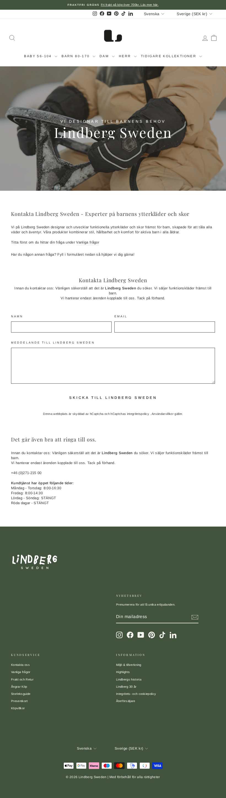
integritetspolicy (138, 413)
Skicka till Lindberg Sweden (113, 398)
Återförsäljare (125, 701)
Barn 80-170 (76, 56)
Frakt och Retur (22, 679)
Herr (126, 56)
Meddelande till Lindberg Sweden (53, 342)
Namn (17, 316)
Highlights (123, 672)
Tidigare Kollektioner (169, 56)
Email (121, 316)
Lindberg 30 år (126, 686)
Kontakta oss (20, 664)
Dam (105, 56)
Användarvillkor (163, 413)
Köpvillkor (18, 708)
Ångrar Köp (19, 686)
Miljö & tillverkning (128, 664)
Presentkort (19, 701)
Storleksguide (20, 693)
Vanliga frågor (87, 242)
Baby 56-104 (38, 56)
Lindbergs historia (128, 679)
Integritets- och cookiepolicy (136, 693)
